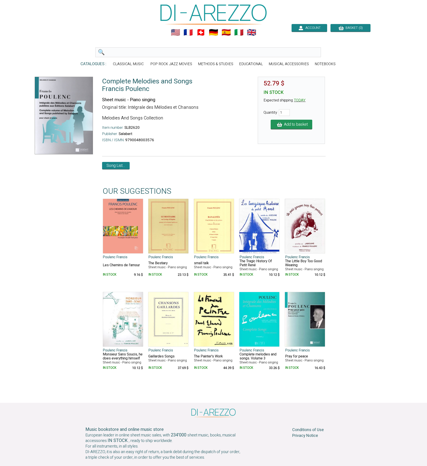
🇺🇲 (175, 32)
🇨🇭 (200, 32)
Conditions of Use (308, 430)
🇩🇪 (213, 32)
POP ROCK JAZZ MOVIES (171, 64)
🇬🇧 (251, 32)
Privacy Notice (305, 436)
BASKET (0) (353, 27)
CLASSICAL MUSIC (129, 64)
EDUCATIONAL (251, 64)
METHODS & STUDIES (215, 64)
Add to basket (295, 124)
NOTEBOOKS (325, 64)
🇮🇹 (239, 32)
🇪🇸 (226, 32)
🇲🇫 (188, 32)
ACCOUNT (312, 27)
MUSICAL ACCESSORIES (289, 64)
